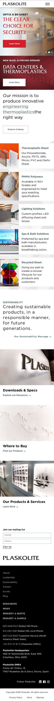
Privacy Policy (15, 697)
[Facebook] (45, 681)
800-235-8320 (10, 636)
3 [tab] (52, 52)
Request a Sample (14, 618)
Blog (5, 596)
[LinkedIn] (41, 681)
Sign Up (7, 547)
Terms (29, 697)
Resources (10, 604)
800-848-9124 (10, 626)
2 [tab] (49, 52)
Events (6, 591)
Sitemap (40, 697)
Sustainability (10, 582)
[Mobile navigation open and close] (48, 3)
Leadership (9, 577)
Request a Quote (14, 613)
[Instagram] (49, 681)
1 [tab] (46, 52)
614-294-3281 (10, 631)
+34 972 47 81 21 (11, 644)
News (6, 608)
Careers (7, 587)
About (6, 573)
